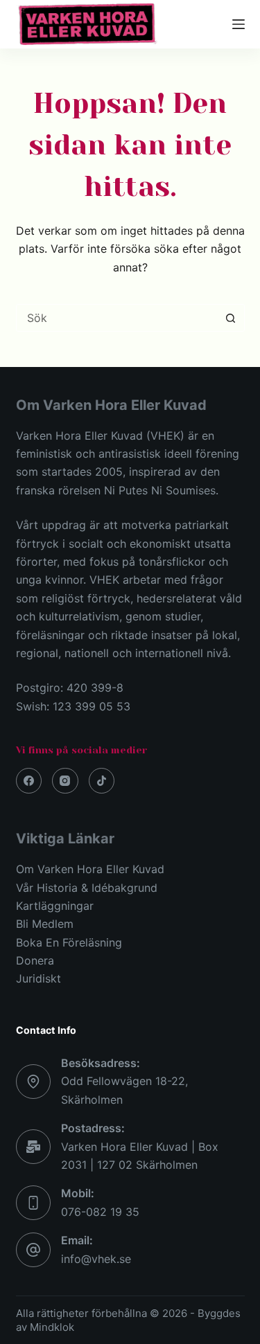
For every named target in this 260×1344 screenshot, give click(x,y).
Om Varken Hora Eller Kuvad (90, 869)
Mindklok (52, 1327)
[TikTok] (102, 781)
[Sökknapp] (231, 318)
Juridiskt (38, 978)
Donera (35, 960)
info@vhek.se (96, 1259)
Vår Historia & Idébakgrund (86, 888)
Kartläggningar (55, 906)
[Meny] (238, 24)
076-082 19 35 (100, 1212)
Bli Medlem (44, 924)
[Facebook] (29, 781)
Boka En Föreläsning (69, 942)
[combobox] (117, 318)
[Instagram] (65, 781)
